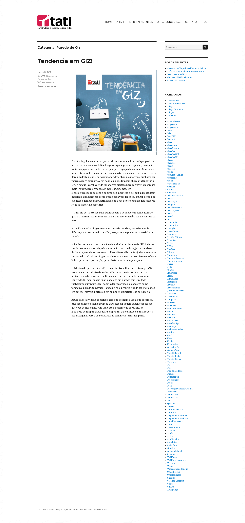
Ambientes (172, 115)
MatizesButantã (174, 308)
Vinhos (170, 487)
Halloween (172, 273)
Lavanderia (172, 297)
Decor (170, 198)
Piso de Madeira (174, 371)
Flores (170, 264)
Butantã (171, 139)
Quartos (171, 403)
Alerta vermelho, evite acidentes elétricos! (186, 68)
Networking (172, 344)
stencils (171, 448)
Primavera (172, 392)
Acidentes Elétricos (176, 103)
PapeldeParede (174, 353)
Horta (170, 276)
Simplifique (172, 442)
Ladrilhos (171, 294)
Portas (170, 383)
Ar (168, 118)
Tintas (170, 466)
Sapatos (171, 430)
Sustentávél (172, 454)
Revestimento (173, 427)
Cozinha (171, 187)
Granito (170, 270)
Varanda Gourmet (175, 481)
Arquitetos (172, 124)
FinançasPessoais (175, 258)
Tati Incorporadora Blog (48, 509)
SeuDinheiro (173, 439)
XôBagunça (172, 490)
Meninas (171, 311)
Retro (169, 424)
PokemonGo (173, 377)
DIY (169, 219)
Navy (169, 338)
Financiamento (174, 261)
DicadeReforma (174, 207)
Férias (170, 243)
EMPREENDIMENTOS (140, 22)
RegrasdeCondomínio (177, 415)
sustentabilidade (175, 451)
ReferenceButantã (175, 409)
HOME (109, 22)
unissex (171, 478)
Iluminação (172, 279)
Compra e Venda (175, 175)
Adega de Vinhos (175, 109)
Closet (170, 166)
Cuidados (171, 193)
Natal (169, 335)
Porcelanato (173, 380)
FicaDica (171, 249)
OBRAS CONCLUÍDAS (169, 22)
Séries (170, 436)
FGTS (170, 246)
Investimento (173, 288)
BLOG (204, 22)
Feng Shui (172, 240)
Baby (169, 130)
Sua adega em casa (176, 80)
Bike (169, 133)
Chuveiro (171, 163)
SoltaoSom (172, 445)
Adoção (170, 112)
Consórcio (172, 178)
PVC (169, 401)
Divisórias (172, 216)
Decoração (51, 76)
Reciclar (171, 406)
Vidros (170, 484)
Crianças (171, 190)
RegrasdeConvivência (177, 418)
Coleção (171, 169)
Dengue (171, 204)
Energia (171, 228)
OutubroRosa (173, 350)
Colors (170, 172)
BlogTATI (41, 76)
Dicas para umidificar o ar (179, 74)
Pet (168, 365)
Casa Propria (173, 148)
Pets (169, 368)
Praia (169, 386)
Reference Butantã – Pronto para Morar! (186, 71)
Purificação (172, 395)
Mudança (171, 326)
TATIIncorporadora (45, 82)
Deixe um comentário (47, 86)
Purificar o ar (173, 398)
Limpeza (171, 299)
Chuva (170, 160)
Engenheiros (173, 231)
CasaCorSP (172, 157)
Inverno (171, 285)
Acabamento (173, 100)
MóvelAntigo (173, 323)
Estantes (171, 234)
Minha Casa (172, 320)
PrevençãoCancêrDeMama (180, 389)
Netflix (170, 341)
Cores (170, 181)
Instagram (172, 282)
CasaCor (171, 151)
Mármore (171, 305)
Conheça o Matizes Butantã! (180, 77)
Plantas (170, 374)
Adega (170, 106)
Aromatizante (173, 121)
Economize (172, 225)
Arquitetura (172, 127)
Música (170, 332)
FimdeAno (172, 255)
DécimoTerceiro (175, 196)
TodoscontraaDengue (177, 469)
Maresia (171, 302)
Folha (169, 267)
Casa (169, 142)
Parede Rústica (174, 359)
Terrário (171, 463)
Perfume (171, 362)
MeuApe (171, 317)
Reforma (171, 412)
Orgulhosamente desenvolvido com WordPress (85, 509)
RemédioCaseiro (175, 421)
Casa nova (172, 145)
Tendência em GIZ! (65, 60)
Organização (173, 347)
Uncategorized (174, 475)
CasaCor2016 (173, 154)
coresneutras (173, 184)
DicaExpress (173, 210)
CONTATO (191, 22)
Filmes (170, 252)
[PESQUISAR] (205, 47)
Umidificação (173, 472)
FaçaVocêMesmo (175, 237)
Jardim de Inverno (175, 291)
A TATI (120, 22)
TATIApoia (172, 457)
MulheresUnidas (175, 329)
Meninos (171, 314)
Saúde (170, 433)
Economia (172, 222)
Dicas (169, 213)
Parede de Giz (44, 79)
